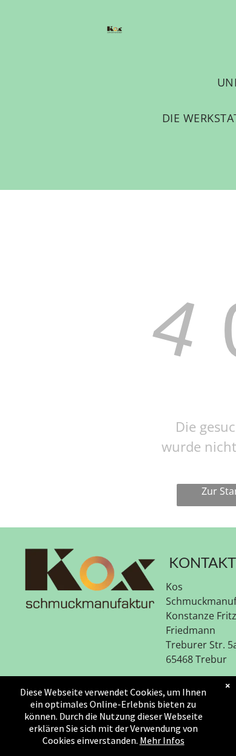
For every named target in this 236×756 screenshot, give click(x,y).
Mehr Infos (162, 740)
